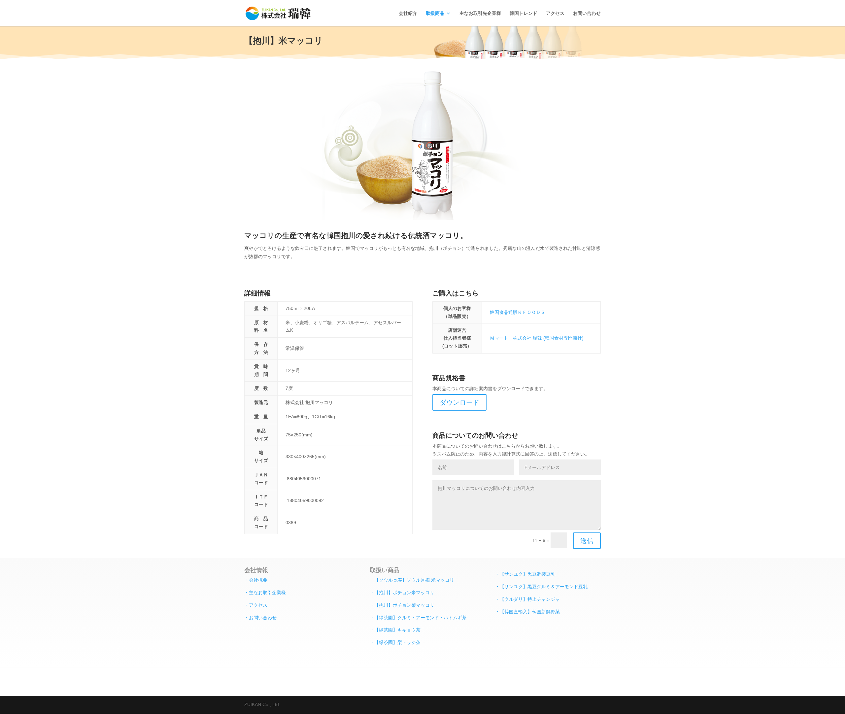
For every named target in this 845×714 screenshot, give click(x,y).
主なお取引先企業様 (480, 13)
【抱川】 (383, 592)
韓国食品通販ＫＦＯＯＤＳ (517, 312)
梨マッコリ (422, 605)
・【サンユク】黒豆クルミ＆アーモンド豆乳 (541, 586)
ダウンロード (459, 402)
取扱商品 (435, 13)
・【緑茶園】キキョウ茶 (395, 630)
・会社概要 (255, 580)
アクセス (555, 13)
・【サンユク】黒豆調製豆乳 (525, 574)
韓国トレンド (523, 13)
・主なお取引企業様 (265, 592)
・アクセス (255, 605)
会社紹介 (408, 13)
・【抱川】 (381, 605)
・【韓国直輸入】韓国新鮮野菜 (527, 611)
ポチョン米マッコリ (413, 592)
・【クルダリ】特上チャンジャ (527, 599)
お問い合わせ (587, 13)
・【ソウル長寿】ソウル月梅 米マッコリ (412, 580)
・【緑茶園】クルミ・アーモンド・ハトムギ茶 (418, 617)
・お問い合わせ (260, 617)
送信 (586, 540)
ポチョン (402, 605)
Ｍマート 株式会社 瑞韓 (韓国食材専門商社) (537, 338)
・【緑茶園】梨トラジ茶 (395, 642)
